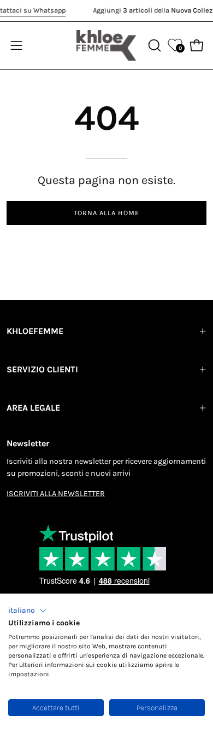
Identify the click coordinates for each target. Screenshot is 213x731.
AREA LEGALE (33, 407)
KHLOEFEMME (35, 331)
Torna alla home (106, 213)
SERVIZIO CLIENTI (42, 369)
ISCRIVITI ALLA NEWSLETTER (56, 493)
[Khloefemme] (106, 45)
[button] (27, 610)
